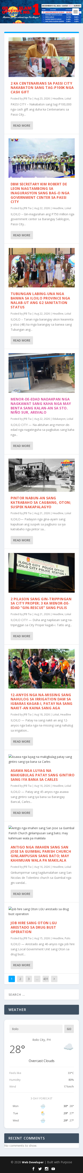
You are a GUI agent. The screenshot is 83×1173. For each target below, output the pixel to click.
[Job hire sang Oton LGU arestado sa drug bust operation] (42, 912)
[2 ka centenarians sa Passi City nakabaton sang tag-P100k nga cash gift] (42, 57)
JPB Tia (27, 98)
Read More (21, 125)
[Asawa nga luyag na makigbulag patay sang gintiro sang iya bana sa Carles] (42, 759)
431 (45, 979)
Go (69, 1029)
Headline (58, 98)
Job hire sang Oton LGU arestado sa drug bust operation (34, 927)
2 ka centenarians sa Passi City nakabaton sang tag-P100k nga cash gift (42, 88)
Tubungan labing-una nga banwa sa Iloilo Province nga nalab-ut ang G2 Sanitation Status (40, 300)
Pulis (67, 938)
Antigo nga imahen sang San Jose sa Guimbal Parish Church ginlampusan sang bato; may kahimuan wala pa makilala (41, 854)
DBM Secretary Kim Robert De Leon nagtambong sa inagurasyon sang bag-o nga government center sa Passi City (40, 193)
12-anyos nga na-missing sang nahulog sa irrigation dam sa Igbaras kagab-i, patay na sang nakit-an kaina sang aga (42, 701)
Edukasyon (59, 419)
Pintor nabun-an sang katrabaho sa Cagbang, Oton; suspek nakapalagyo (41, 502)
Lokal (68, 98)
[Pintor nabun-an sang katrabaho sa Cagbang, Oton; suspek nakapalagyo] (42, 475)
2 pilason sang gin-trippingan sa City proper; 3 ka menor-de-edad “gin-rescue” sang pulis (41, 603)
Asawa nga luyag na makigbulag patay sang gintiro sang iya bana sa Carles (43, 775)
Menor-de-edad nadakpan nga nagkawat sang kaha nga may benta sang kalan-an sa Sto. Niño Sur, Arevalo (41, 406)
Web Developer (33, 1162)
